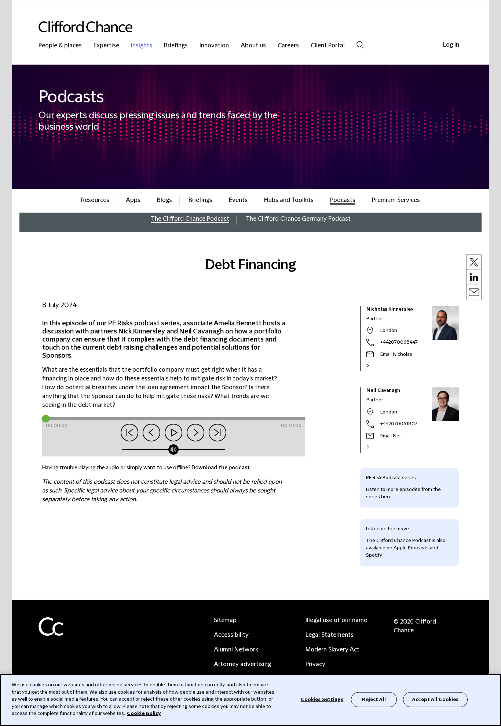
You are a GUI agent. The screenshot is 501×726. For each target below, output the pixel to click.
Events (238, 200)
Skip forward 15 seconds (195, 432)
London (388, 330)
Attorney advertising (242, 664)
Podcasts (342, 200)
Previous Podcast (129, 432)
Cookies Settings (322, 699)
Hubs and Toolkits (289, 200)
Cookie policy (144, 713)
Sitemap (225, 620)
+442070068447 (399, 342)
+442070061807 (398, 424)
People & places (60, 46)
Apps (133, 200)
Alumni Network (236, 649)
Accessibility (231, 635)
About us (253, 46)
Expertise (106, 46)
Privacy (315, 664)
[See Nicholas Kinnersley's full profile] (375, 365)
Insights (141, 46)
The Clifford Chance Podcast (190, 219)
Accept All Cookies (435, 699)
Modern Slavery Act (332, 649)
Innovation (214, 46)
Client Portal (328, 46)
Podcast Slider (61, 418)
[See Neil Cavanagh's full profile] (375, 447)
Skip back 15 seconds (151, 432)
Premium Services (396, 200)
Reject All (373, 699)
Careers (288, 46)
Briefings (176, 46)
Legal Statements (330, 635)
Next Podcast (217, 432)
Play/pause (173, 432)
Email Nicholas (396, 354)
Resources (95, 200)
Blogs (164, 200)
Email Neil (391, 436)
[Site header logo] (236, 26)
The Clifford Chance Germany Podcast (298, 219)
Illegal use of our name (336, 620)
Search (360, 44)
